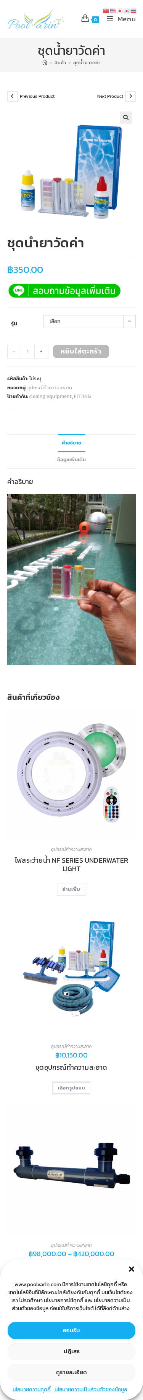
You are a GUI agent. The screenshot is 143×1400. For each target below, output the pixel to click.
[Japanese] (120, 10)
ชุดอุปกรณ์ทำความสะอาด (71, 1067)
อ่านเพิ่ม (71, 889)
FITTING (82, 396)
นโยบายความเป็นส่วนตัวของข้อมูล (91, 1390)
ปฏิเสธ (72, 1351)
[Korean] (127, 10)
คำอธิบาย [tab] (71, 442)
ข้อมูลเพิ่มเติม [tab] (71, 459)
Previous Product (37, 96)
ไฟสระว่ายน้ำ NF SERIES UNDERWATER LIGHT (71, 864)
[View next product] (130, 96)
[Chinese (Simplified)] (106, 10)
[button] (131, 1269)
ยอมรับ (71, 1330)
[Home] (44, 62)
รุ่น (14, 324)
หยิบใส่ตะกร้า (81, 351)
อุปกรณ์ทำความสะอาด (49, 387)
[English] (113, 10)
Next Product (110, 96)
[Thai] (133, 10)
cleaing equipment (50, 396)
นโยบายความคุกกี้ (32, 1390)
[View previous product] (12, 96)
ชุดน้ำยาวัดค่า (87, 62)
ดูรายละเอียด (71, 1372)
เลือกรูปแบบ (71, 1088)
